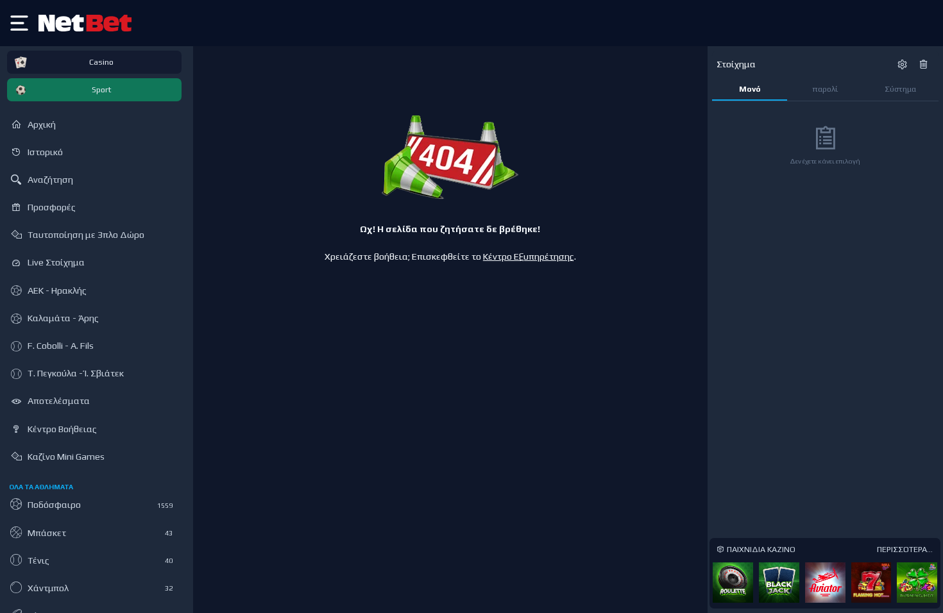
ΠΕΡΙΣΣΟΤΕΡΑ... (905, 549)
